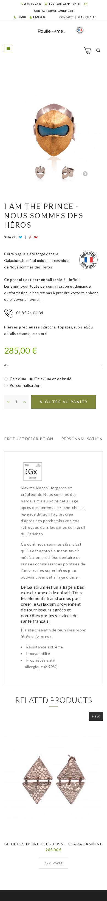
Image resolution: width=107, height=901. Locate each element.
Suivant (85, 173)
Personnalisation (82, 438)
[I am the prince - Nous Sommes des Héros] (40, 173)
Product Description (28, 438)
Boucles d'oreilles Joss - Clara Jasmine (53, 844)
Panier (87, 50)
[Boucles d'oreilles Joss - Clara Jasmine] (53, 776)
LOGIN (21, 17)
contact (66, 17)
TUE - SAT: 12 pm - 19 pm (64, 3)
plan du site (87, 17)
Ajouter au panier (64, 401)
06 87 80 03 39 (32, 3)
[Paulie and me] (53, 30)
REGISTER (39, 17)
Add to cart (54, 862)
